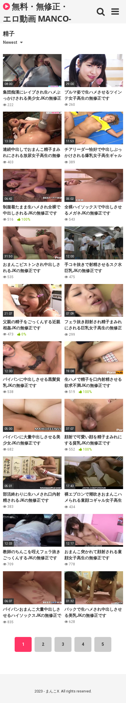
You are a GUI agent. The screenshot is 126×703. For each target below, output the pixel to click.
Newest (10, 42)
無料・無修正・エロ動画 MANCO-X (37, 12)
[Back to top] (115, 691)
